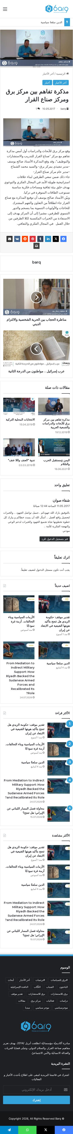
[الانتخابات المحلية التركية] (19, 407)
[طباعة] (36, 246)
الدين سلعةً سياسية (51, 22)
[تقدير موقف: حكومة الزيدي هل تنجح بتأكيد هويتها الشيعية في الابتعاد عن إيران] (54, 604)
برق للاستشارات (36, 993)
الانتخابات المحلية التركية (20, 419)
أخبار (47, 82)
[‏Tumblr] (40, 239)
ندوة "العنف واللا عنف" (21, 460)
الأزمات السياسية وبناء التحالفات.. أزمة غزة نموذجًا (21, 621)
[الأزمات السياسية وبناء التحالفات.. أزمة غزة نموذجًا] (18, 604)
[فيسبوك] (63, 239)
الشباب (50, 986)
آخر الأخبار (48, 73)
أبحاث (11, 979)
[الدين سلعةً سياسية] (54, 650)
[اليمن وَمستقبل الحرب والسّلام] (54, 447)
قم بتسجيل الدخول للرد (55, 538)
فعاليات (50, 1000)
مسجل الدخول (44, 569)
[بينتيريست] (33, 239)
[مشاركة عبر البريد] (9, 239)
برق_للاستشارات (59, 993)
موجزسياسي (61, 1007)
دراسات (64, 1000)
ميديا (27, 1007)
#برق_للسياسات (59, 979)
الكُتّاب (37, 986)
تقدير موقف (17, 993)
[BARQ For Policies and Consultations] (57, 9)
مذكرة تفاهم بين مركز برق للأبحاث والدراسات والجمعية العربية (56, 423)
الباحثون (63, 986)
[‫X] (56, 239)
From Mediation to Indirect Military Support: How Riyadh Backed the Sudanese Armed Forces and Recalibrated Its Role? (24, 789)
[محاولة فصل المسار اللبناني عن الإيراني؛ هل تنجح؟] (58, 814)
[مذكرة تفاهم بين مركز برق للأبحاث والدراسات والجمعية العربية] (54, 407)
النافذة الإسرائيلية (19, 986)
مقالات (21, 1000)
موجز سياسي (42, 1007)
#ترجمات (40, 979)
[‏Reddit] (25, 239)
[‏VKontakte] (17, 239)
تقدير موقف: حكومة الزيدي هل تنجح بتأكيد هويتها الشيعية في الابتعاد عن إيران (26, 729)
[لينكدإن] (48, 239)
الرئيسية (61, 73)
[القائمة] (5, 10)
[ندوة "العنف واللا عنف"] (19, 447)
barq (63, 108)
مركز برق (36, 1000)
